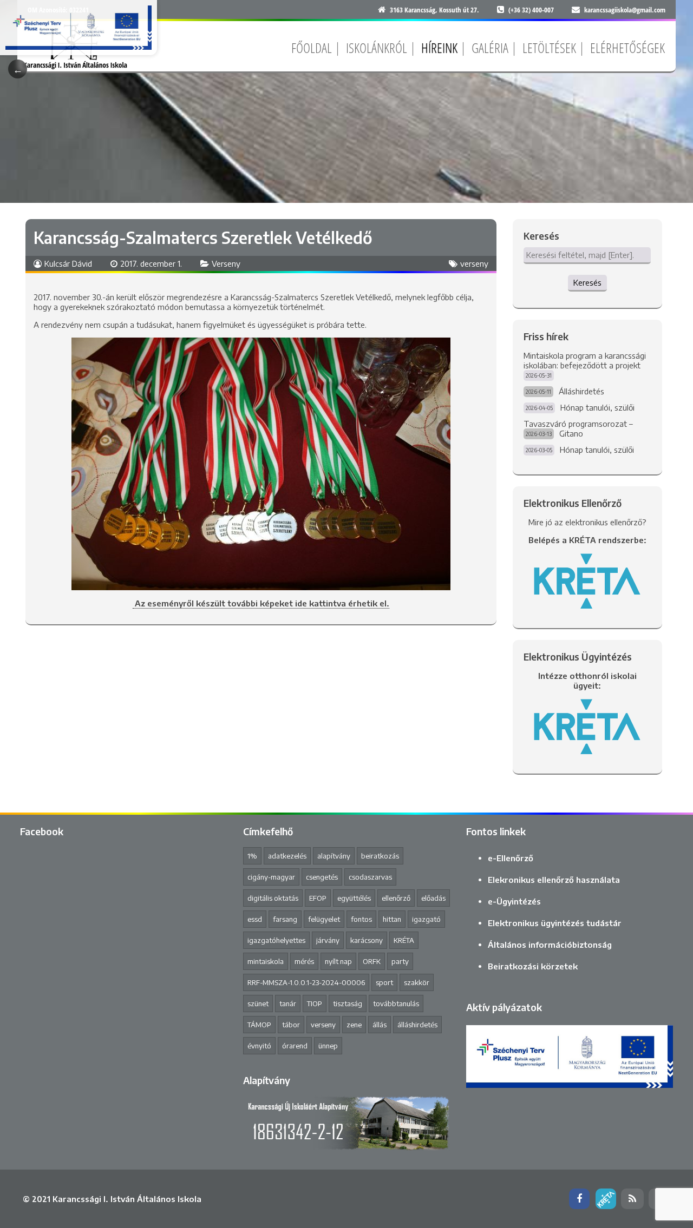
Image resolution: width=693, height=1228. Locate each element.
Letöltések (549, 47)
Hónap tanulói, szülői (597, 407)
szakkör (416, 982)
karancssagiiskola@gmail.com (624, 10)
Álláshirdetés (581, 391)
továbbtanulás (396, 1003)
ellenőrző (396, 898)
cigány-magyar (271, 877)
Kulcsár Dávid (68, 263)
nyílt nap (338, 961)
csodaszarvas (370, 877)
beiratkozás (380, 855)
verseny (474, 263)
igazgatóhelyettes (276, 940)
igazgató (426, 919)
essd (254, 919)
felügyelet (324, 919)
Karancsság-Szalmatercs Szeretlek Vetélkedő (203, 237)
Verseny (226, 263)
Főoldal (311, 47)
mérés (304, 961)
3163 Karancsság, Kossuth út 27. (434, 10)
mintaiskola (265, 961)
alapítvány (333, 855)
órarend (295, 1045)
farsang (285, 919)
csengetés (322, 877)
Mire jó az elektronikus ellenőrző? (587, 522)
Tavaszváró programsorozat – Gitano (578, 428)
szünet (258, 1003)
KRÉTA (404, 940)
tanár (287, 1003)
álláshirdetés (417, 1024)
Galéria (490, 47)
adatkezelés (287, 855)
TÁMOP (259, 1024)
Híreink (439, 47)
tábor (291, 1024)
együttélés (354, 898)
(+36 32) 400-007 (531, 10)
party (400, 961)
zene (354, 1024)
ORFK (372, 961)
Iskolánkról (376, 47)
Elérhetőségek (627, 47)
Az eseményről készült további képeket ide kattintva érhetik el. (261, 603)
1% (252, 855)
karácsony (366, 940)
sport (384, 982)
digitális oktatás (272, 898)
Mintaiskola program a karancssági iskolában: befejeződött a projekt (585, 360)
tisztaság (347, 1003)
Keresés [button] (587, 282)
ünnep (328, 1045)
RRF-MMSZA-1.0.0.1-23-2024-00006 (306, 982)
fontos (361, 919)
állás (379, 1024)
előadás (433, 898)
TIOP (314, 1003)
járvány (327, 940)
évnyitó (259, 1045)
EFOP (317, 898)
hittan (392, 919)
